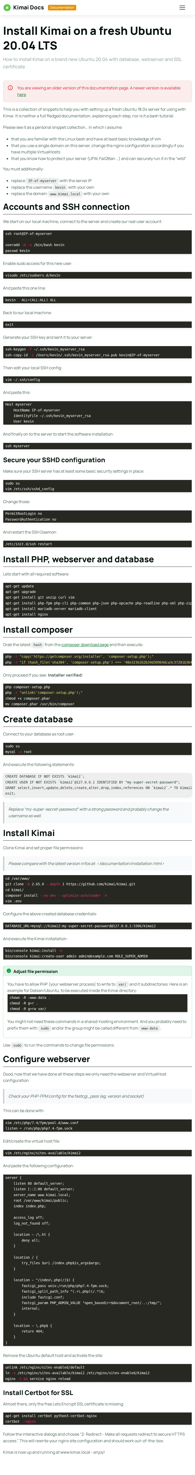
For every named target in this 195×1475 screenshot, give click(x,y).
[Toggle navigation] (182, 7)
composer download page (85, 644)
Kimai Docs (28, 7)
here (21, 94)
